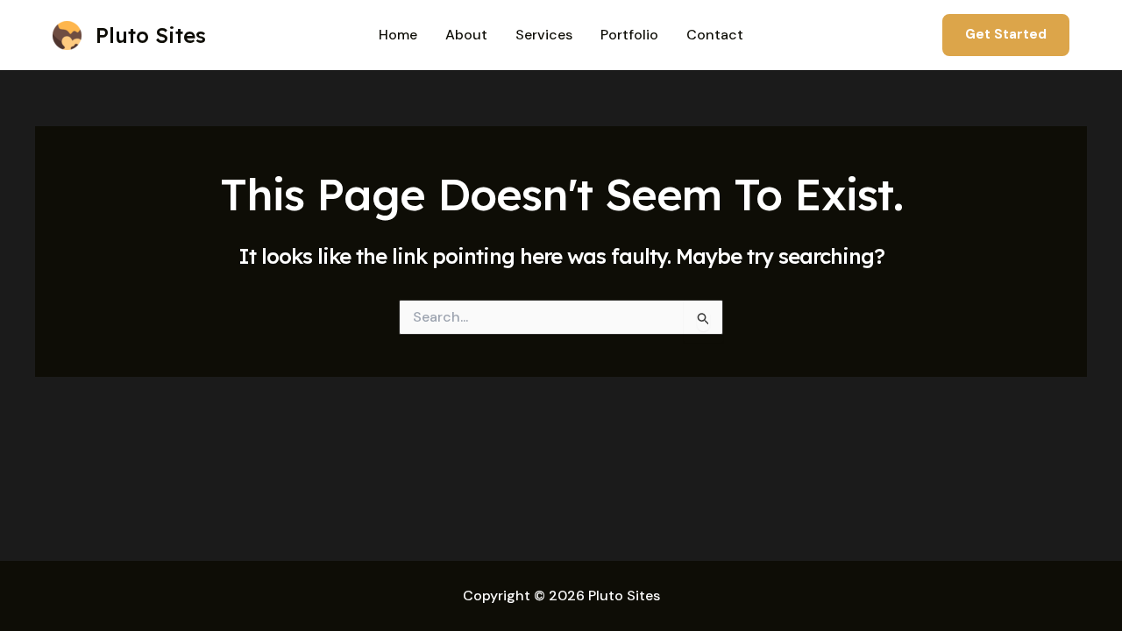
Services (543, 34)
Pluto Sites (151, 35)
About (466, 34)
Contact (714, 34)
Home (398, 34)
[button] (1005, 34)
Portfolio (629, 34)
